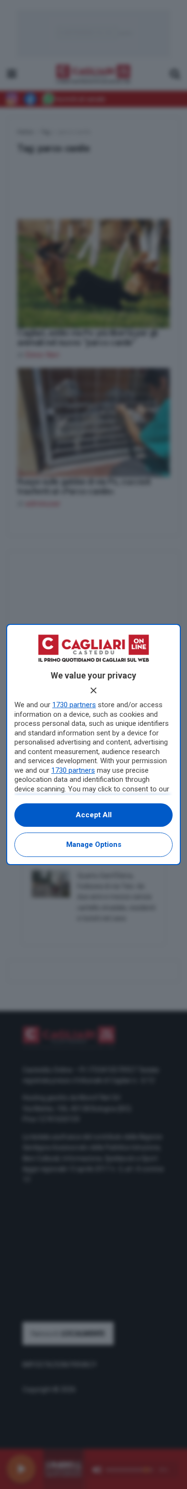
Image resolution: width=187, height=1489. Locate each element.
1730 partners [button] (74, 704)
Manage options (93, 844)
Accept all (94, 815)
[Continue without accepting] (93, 690)
